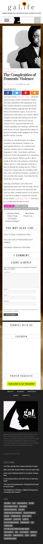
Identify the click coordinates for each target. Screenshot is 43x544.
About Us (10, 391)
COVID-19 (25, 519)
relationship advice (10, 506)
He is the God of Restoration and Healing (18, 241)
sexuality (33, 532)
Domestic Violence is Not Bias (17, 247)
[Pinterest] (26, 93)
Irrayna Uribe (11, 84)
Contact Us (26, 395)
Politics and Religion (11, 522)
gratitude (7, 535)
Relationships (22, 503)
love (14, 503)
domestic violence (21, 206)
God (16, 532)
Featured (7, 503)
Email (6, 295)
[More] (34, 93)
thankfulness (15, 516)
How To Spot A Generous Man (17, 234)
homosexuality (18, 535)
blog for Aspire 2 (24, 96)
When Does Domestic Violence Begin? (12, 218)
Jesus (27, 535)
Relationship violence (30, 209)
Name (6, 289)
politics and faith (10, 510)
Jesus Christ (27, 516)
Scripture (17, 519)
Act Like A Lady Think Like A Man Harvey (16, 529)
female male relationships (13, 209)
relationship (8, 532)
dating (31, 503)
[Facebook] (8, 93)
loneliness (23, 506)
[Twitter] (17, 93)
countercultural (10, 538)
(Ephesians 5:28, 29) (23, 198)
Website (6, 301)
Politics (21, 510)
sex (32, 522)
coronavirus (25, 522)
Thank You (27, 216)
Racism (6, 516)
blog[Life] (10, 71)
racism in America (29, 513)
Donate (15, 395)
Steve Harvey (24, 532)
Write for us (32, 391)
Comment (7, 272)
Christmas (7, 519)
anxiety (33, 535)
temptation (8, 526)
